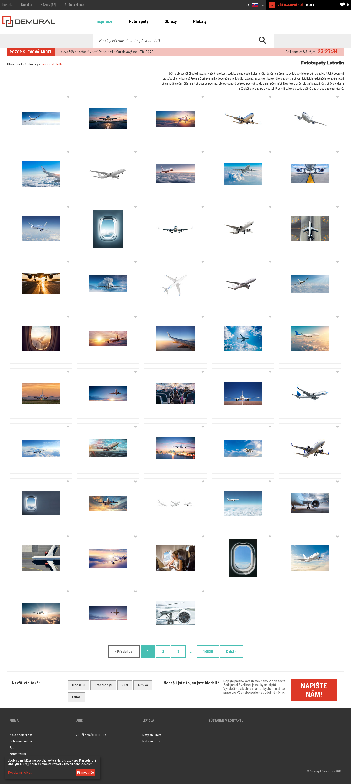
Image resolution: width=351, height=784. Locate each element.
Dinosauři (78, 685)
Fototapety (138, 21)
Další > (231, 651)
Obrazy (171, 21)
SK (247, 5)
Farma (76, 697)
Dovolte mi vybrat (20, 772)
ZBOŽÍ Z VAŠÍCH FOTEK (91, 735)
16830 (208, 651)
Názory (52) (48, 5)
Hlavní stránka (15, 64)
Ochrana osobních (22, 741)
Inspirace (104, 21)
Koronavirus (18, 754)
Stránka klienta (75, 5)
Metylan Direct (151, 735)
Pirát (125, 685)
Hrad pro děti (103, 685)
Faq (12, 748)
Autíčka (143, 685)
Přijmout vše (85, 772)
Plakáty (200, 21)
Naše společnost (21, 735)
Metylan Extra (151, 741)
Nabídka (26, 5)
